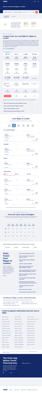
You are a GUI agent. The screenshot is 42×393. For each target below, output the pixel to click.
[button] (25, 12)
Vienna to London (18, 321)
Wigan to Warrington (19, 342)
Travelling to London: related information (11, 305)
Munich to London (5, 323)
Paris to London (18, 316)
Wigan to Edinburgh (31, 333)
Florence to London (31, 330)
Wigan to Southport (6, 346)
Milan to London (5, 319)
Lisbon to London (30, 326)
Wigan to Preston (5, 344)
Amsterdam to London (31, 321)
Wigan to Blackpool (31, 339)
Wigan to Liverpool (31, 335)
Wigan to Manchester (19, 333)
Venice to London (18, 330)
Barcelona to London (6, 321)
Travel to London (25, 351)
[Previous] (5, 225)
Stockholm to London (19, 323)
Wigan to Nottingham (19, 337)
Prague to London (5, 326)
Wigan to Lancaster (18, 346)
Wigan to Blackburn (31, 342)
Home (4, 351)
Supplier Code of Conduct (32, 389)
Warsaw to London (5, 330)
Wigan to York (5, 339)
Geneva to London (30, 328)
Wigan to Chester (5, 342)
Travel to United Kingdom (15, 351)
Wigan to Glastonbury (19, 339)
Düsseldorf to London (6, 333)
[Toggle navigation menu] (38, 1)
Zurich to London (18, 326)
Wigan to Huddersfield (19, 344)
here (35, 207)
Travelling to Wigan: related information (29, 303)
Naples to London (18, 328)
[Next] (37, 125)
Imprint (10, 389)
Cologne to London (31, 323)
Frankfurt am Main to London (33, 319)
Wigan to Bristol (5, 337)
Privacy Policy (23, 389)
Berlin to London (5, 316)
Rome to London (30, 316)
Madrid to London (18, 319)
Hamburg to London (6, 328)
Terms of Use (16, 389)
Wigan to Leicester (30, 337)
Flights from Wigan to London (9, 303)
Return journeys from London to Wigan (11, 302)
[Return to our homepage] (5, 1)
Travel (8, 351)
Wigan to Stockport (31, 344)
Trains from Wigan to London (27, 302)
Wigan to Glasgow (18, 335)
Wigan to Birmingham (6, 335)
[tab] (9, 174)
